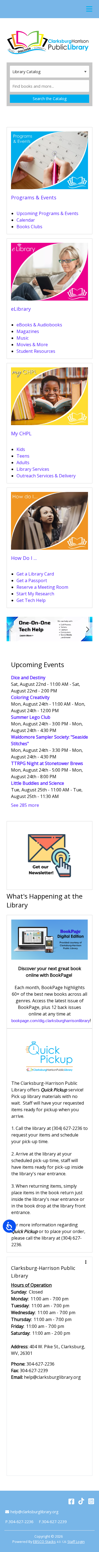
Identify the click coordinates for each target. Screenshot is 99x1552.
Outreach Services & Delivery (46, 476)
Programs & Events (33, 197)
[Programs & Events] (49, 162)
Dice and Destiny (28, 678)
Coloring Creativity (30, 697)
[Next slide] (87, 629)
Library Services (32, 469)
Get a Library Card (35, 574)
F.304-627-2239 (53, 1521)
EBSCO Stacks (44, 1541)
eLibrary (21, 309)
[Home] (48, 42)
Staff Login (76, 1541)
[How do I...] (49, 522)
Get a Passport (31, 580)
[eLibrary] (49, 273)
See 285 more (25, 805)
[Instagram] (91, 1501)
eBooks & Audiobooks (39, 325)
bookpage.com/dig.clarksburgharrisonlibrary (50, 1021)
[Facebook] (71, 1501)
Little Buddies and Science (37, 783)
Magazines (27, 331)
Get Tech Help (31, 600)
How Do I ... (24, 558)
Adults (22, 462)
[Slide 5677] (49, 629)
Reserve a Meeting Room (42, 587)
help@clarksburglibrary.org (34, 1511)
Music (22, 338)
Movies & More (32, 345)
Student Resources (35, 351)
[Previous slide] (11, 629)
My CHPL (21, 433)
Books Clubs (29, 227)
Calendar (25, 220)
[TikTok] (81, 1501)
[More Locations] (86, 1262)
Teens (22, 456)
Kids (20, 449)
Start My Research (35, 594)
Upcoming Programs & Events (47, 213)
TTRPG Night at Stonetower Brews (47, 763)
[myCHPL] (49, 398)
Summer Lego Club (30, 717)
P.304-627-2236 (19, 1521)
